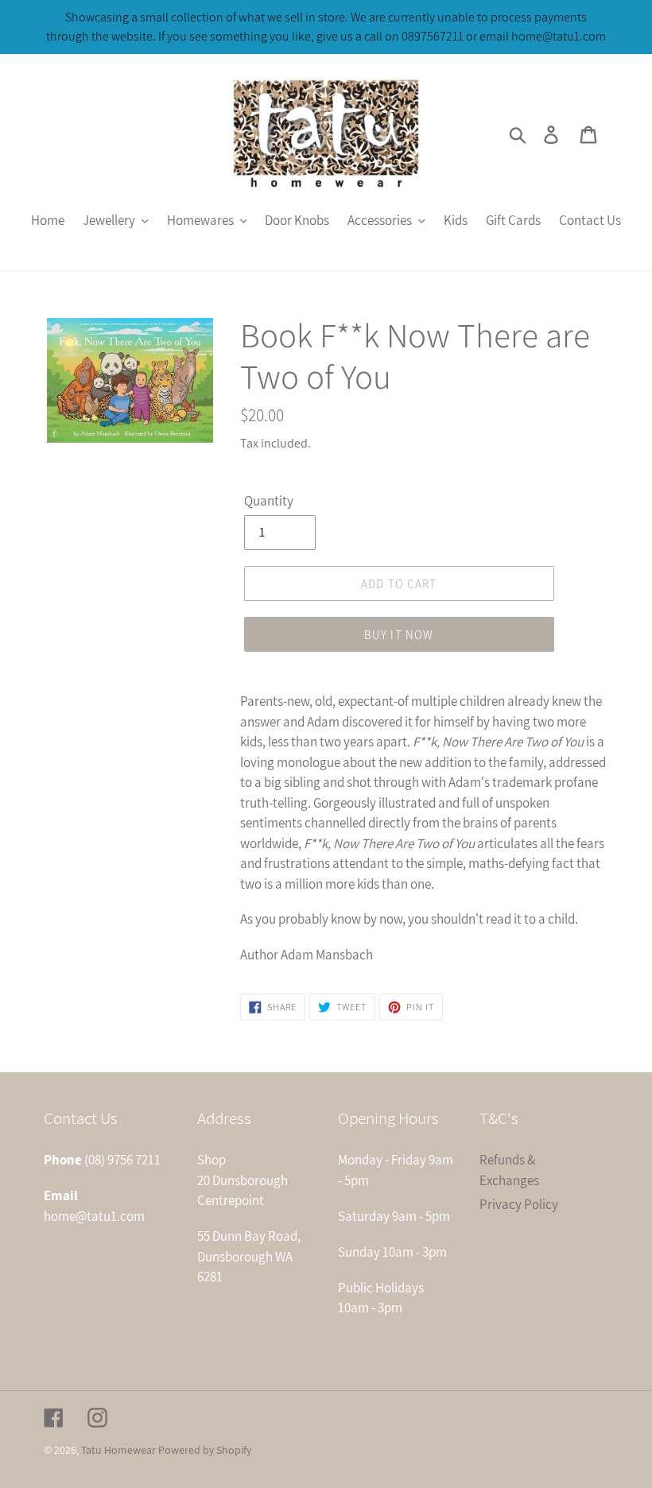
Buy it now (399, 634)
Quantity (268, 501)
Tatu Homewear (118, 1450)
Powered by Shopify (204, 1450)
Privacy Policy (518, 1204)
